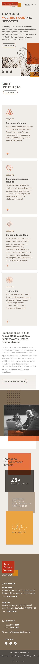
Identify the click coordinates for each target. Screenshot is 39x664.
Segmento (10, 119)
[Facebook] (7, 71)
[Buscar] (36, 4)
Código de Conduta (33, 656)
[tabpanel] (19, 24)
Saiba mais (9, 45)
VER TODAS (10, 92)
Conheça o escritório (14, 381)
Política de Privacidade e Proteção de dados (13, 656)
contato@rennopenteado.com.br (17, 632)
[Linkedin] (3, 71)
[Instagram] (11, 71)
